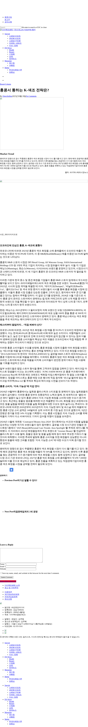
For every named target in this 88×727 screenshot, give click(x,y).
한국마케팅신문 (15, 679)
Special (7, 643)
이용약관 (8, 592)
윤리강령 (8, 599)
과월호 (12, 674)
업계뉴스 (12, 668)
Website (3, 569)
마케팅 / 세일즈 (15, 652)
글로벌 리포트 (15, 647)
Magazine (8, 670)
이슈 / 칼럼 (13, 655)
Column (8, 84)
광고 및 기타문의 (11, 588)
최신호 (12, 672)
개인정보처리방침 (12, 594)
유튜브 (12, 681)
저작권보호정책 (11, 597)
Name (3, 564)
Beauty (2, 84)
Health (11, 659)
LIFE (11, 665)
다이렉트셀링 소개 (12, 585)
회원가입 (8, 17)
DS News (8, 657)
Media (7, 677)
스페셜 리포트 (15, 645)
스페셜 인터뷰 (15, 650)
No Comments (31, 96)
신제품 (12, 663)
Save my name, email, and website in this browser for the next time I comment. (30, 573)
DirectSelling (7, 96)
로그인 (7, 20)
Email (3, 566)
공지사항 (8, 22)
